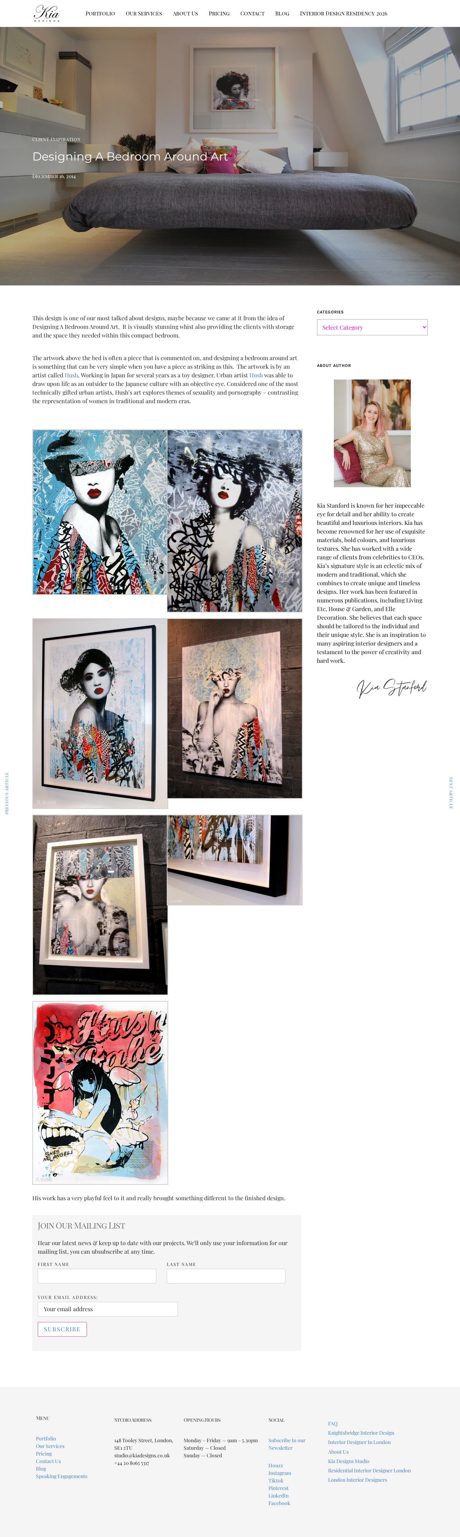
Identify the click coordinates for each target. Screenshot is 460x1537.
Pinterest (278, 1488)
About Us (185, 13)
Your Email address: (68, 1297)
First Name (53, 1264)
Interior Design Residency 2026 (343, 13)
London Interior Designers (357, 1479)
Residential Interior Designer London (369, 1470)
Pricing (219, 13)
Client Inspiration (56, 139)
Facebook (279, 1503)
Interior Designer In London (359, 1442)
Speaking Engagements (61, 1476)
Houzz (275, 1465)
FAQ (332, 1423)
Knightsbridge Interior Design (361, 1432)
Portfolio (100, 13)
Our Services (144, 13)
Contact (252, 13)
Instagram (279, 1473)
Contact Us (48, 1461)
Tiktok (276, 1480)
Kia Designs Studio (348, 1461)
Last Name (181, 1264)
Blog (282, 13)
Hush (71, 375)
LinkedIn (278, 1495)
